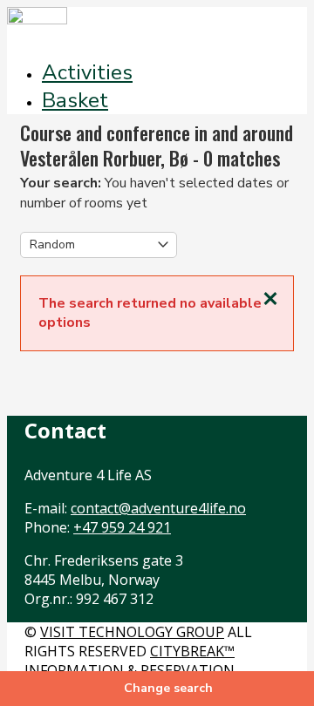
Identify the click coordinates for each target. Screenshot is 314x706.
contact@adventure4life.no (158, 508)
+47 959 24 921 (122, 527)
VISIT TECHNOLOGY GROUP (132, 632)
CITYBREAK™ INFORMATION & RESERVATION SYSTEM (129, 670)
